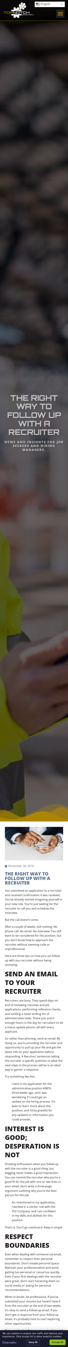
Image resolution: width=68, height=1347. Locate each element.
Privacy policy (9, 1342)
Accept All (57, 1342)
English (43, 4)
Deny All (33, 1342)
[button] (60, 14)
